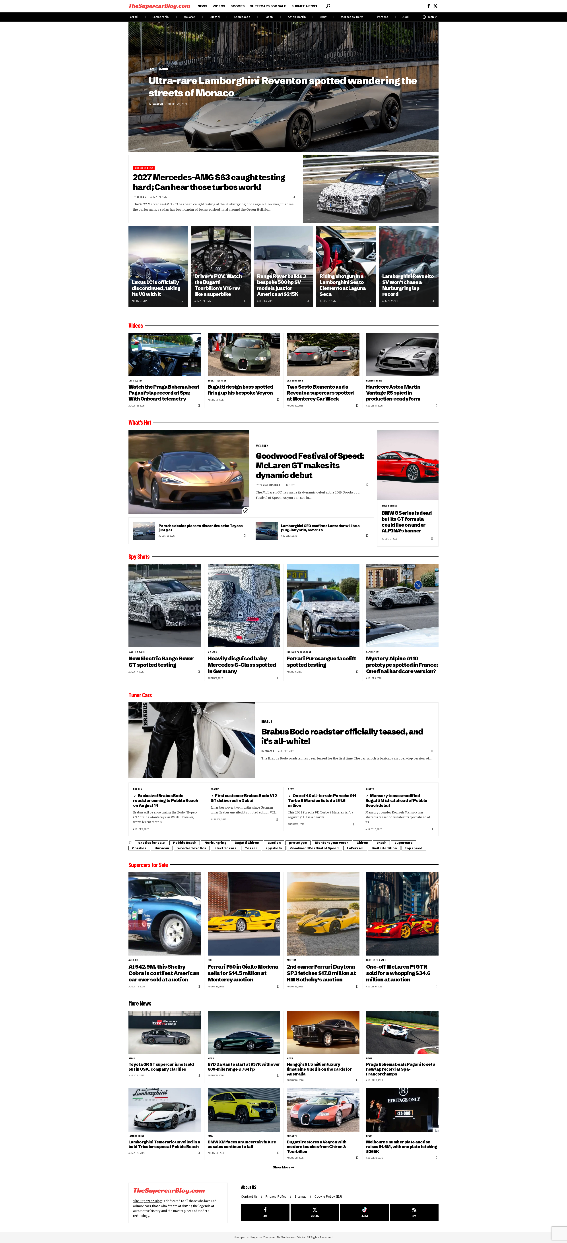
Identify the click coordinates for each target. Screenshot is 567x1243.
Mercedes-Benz (352, 17)
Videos (135, 325)
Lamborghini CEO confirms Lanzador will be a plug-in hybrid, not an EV (320, 528)
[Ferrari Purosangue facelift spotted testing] (323, 605)
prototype (298, 843)
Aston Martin (297, 17)
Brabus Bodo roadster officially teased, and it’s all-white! (342, 736)
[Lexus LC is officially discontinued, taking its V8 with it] (158, 266)
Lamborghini (160, 17)
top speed (413, 848)
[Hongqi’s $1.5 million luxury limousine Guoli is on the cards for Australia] (323, 1032)
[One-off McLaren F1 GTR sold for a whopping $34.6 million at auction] (402, 914)
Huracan (162, 848)
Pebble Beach (184, 843)
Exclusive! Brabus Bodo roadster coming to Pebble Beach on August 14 (165, 800)
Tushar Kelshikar (269, 485)
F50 (210, 960)
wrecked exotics (191, 848)
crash (381, 843)
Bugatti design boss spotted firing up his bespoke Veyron (240, 390)
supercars (403, 843)
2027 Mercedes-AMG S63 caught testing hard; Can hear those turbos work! (209, 182)
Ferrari (133, 17)
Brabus (266, 721)
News (291, 789)
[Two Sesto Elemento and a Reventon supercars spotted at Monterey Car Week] (323, 354)
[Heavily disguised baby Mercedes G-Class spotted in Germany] (244, 605)
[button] (328, 6)
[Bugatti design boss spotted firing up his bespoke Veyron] (244, 354)
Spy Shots (139, 556)
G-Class (212, 652)
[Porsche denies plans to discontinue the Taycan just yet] (144, 531)
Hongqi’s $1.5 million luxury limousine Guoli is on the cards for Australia (319, 1069)
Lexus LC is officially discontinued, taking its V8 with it (156, 288)
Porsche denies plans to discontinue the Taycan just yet (201, 528)
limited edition (384, 848)
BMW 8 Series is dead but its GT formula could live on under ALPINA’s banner (407, 522)
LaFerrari (355, 848)
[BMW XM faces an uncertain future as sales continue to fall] (244, 1110)
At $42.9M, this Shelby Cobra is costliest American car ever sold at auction (163, 973)
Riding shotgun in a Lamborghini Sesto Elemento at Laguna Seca (343, 285)
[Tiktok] (364, 1212)
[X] (435, 6)
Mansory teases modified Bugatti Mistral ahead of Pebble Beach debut (396, 800)
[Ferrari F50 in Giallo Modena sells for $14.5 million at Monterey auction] (244, 914)
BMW (323, 17)
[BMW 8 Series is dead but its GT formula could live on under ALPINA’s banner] (408, 465)
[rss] (414, 1212)
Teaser (251, 848)
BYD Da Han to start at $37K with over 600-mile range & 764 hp (244, 1067)
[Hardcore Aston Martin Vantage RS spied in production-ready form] (402, 354)
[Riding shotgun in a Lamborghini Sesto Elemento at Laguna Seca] (346, 266)
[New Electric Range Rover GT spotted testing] (164, 605)
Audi (405, 17)
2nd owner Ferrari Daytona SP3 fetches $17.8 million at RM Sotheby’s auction (321, 973)
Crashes (139, 848)
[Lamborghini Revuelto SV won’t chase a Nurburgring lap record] (409, 266)
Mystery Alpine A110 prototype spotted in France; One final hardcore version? (402, 664)
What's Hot (139, 422)
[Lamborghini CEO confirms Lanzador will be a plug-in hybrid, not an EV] (267, 531)
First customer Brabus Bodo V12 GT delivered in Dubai (244, 798)
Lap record (135, 381)
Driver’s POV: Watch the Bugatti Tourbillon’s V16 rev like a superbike (218, 285)
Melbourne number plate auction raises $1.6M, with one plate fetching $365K (401, 1146)
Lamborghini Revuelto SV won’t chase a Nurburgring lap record (408, 285)
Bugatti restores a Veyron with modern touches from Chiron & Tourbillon (316, 1146)
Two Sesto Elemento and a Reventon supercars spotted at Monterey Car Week (320, 393)
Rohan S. (141, 197)
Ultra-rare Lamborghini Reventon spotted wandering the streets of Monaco (282, 86)
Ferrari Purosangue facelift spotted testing (321, 661)
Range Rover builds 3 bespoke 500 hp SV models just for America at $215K (281, 285)
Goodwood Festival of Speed (314, 848)
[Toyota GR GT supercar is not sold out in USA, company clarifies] (164, 1032)
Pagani (269, 17)
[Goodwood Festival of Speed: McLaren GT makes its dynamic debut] (188, 472)
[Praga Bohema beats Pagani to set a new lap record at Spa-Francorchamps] (402, 1032)
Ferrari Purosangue (299, 652)
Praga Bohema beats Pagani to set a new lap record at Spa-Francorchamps (400, 1069)
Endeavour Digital (293, 1237)
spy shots (274, 848)
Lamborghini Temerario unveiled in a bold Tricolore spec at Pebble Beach (164, 1144)
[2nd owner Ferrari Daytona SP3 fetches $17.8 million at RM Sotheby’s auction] (323, 914)
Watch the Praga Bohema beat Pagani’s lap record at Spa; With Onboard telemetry (163, 393)
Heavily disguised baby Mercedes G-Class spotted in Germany (242, 664)
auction (274, 843)
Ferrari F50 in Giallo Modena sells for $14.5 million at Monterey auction (243, 973)
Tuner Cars (140, 695)
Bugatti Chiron (247, 843)
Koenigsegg (242, 17)
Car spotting (295, 381)
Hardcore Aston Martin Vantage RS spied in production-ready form (393, 393)
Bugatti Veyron (217, 381)
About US (248, 1187)
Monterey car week (331, 843)
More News (139, 1003)
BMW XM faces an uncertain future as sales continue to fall (242, 1144)
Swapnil (157, 104)
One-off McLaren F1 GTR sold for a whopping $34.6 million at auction (398, 973)
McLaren (189, 17)
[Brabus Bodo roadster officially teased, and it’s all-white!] (191, 740)
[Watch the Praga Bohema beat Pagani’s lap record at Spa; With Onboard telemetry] (164, 354)
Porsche (382, 17)
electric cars (136, 652)
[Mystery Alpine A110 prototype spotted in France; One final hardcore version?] (402, 605)
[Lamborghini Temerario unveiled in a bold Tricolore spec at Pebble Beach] (164, 1110)
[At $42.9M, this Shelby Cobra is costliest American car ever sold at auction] (164, 914)
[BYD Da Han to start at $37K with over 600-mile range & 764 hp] (244, 1032)
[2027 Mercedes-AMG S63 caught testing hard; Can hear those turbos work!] (371, 189)
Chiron (362, 843)
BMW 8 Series (389, 506)
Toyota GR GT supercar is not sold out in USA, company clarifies (161, 1067)
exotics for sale (151, 843)
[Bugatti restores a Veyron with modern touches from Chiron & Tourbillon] (323, 1110)
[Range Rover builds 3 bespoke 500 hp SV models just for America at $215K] (283, 266)
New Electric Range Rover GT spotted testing (161, 661)
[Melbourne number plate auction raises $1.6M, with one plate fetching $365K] (402, 1110)
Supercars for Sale (148, 864)
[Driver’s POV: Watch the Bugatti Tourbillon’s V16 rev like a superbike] (221, 266)
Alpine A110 (372, 652)
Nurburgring (374, 381)
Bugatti (215, 17)
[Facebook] (428, 6)
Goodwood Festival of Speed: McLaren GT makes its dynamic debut (310, 465)
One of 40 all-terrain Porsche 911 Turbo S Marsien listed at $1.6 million (322, 800)
